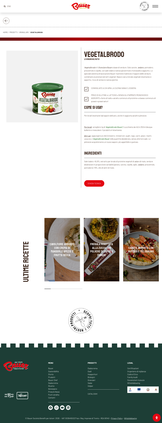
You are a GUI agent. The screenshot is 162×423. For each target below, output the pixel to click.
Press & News (53, 392)
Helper (90, 386)
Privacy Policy (117, 418)
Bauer (50, 368)
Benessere (52, 389)
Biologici (91, 377)
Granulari (23, 32)
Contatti (51, 397)
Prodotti (51, 377)
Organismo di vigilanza (136, 371)
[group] (62, 249)
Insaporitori (92, 374)
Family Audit (132, 377)
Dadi (90, 371)
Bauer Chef (52, 380)
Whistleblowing (133, 383)
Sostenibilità (53, 371)
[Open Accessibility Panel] (157, 418)
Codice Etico (132, 374)
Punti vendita (53, 395)
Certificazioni (133, 368)
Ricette (51, 386)
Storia (50, 374)
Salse (90, 383)
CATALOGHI (92, 394)
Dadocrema (53, 383)
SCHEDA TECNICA (94, 183)
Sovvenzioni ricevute (136, 380)
